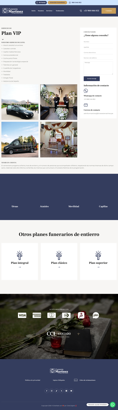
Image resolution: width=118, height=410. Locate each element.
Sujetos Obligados (59, 380)
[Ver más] (19, 267)
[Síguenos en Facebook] (47, 391)
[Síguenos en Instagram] (51, 391)
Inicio (33, 11)
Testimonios (60, 11)
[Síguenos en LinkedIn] (66, 391)
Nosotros (41, 11)
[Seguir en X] (61, 391)
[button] (112, 404)
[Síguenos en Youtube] (71, 391)
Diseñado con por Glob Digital (64, 405)
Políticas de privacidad (32, 380)
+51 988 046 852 (91, 10)
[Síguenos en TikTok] (56, 391)
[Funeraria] (12, 11)
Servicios (49, 11)
